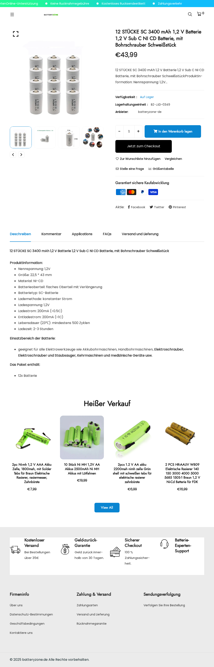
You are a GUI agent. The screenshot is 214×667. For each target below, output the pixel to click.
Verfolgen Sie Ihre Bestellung (164, 605)
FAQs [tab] (107, 234)
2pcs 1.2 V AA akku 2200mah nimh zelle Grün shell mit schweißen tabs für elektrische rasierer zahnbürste (132, 473)
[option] (57, 75)
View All (107, 507)
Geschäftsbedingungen (27, 624)
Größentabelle (163, 169)
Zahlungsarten (87, 605)
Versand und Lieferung (93, 614)
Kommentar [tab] (51, 234)
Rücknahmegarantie (92, 624)
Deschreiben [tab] (20, 234)
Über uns (16, 605)
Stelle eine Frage (131, 169)
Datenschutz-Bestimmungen (31, 614)
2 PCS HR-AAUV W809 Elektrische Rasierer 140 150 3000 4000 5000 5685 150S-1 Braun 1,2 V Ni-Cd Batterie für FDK (182, 473)
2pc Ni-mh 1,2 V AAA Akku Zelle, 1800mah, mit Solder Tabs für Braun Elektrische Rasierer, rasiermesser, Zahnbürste (31, 473)
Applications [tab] (82, 234)
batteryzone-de (150, 112)
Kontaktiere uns (21, 633)
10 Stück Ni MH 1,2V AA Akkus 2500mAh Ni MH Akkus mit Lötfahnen (82, 469)
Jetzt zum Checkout (143, 146)
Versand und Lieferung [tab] (140, 234)
